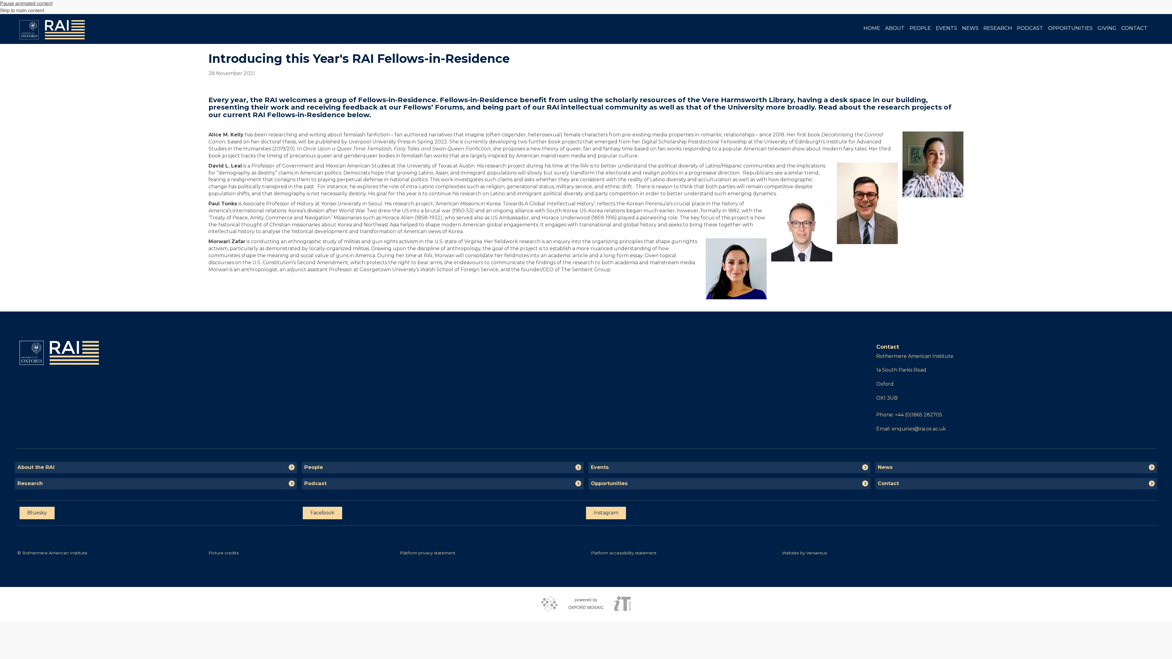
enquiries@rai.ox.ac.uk (919, 429)
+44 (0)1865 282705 (918, 415)
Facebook (322, 513)
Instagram (606, 513)
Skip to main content (22, 10)
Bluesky (37, 513)
